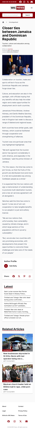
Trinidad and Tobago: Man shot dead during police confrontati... (17, 299)
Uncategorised (13, 22)
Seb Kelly (10, 49)
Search (27, 15)
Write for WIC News (8, 415)
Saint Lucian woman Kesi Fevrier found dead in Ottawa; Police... (15, 293)
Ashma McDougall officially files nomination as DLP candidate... (15, 305)
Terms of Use (22, 415)
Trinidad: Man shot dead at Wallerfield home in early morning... (16, 311)
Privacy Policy (22, 411)
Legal (4, 411)
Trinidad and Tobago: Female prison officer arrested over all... (16, 317)
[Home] (3, 22)
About (4, 406)
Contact (20, 406)
